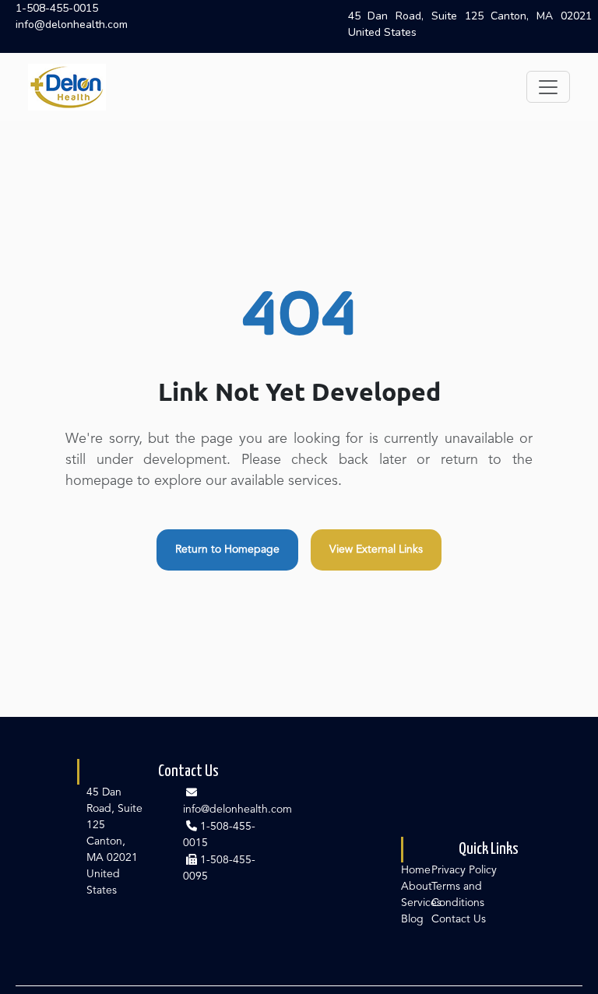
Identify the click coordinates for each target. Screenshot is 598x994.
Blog (412, 919)
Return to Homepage (227, 549)
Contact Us (458, 919)
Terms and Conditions (457, 894)
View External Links (376, 549)
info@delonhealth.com (72, 24)
